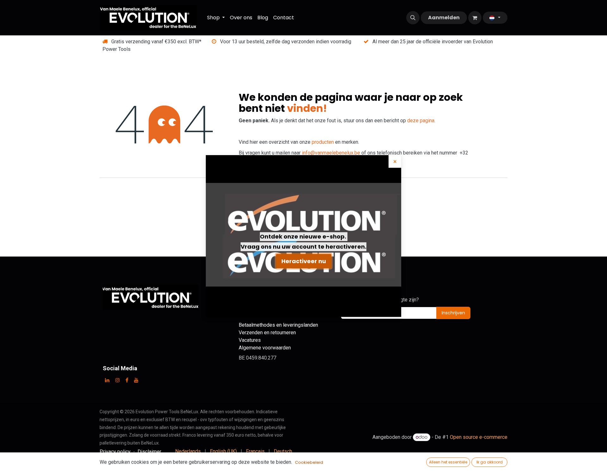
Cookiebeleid (309, 462)
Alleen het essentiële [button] (448, 462)
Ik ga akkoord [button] (489, 462)
